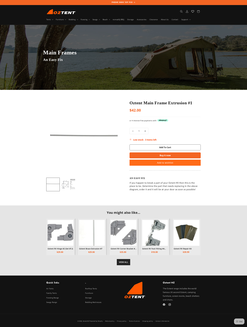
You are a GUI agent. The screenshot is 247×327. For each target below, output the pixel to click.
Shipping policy (147, 321)
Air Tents (50, 288)
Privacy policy (121, 321)
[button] (49, 19)
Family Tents (51, 293)
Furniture (89, 293)
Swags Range (51, 302)
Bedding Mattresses (93, 302)
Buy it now (165, 155)
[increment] (145, 131)
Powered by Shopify (96, 321)
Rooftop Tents (91, 288)
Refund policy (109, 321)
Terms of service (134, 321)
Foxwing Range (52, 298)
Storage (88, 298)
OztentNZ (86, 321)
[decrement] (133, 131)
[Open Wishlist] (193, 11)
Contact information (162, 321)
